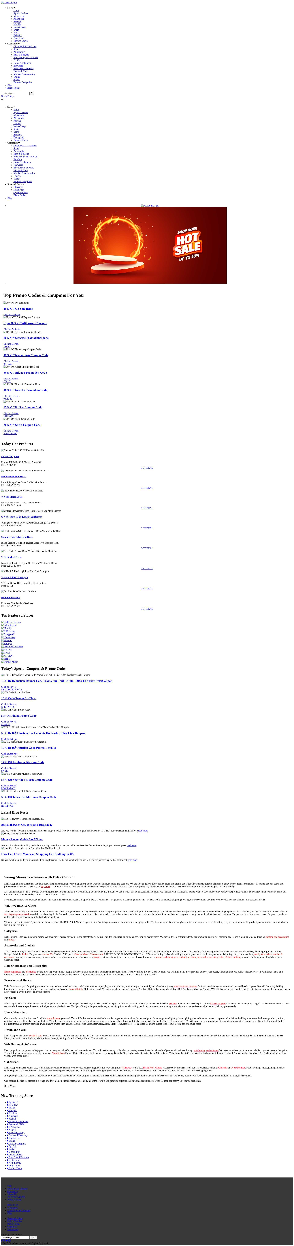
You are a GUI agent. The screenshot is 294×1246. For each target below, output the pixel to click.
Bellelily (17, 35)
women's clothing (164, 957)
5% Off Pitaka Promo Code (18, 715)
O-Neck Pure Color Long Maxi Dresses (21, 517)
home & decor (53, 1018)
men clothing (180, 957)
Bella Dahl (13, 1160)
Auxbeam (13, 1116)
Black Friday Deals (152, 1067)
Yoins (16, 32)
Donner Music (82, 954)
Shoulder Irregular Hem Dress (17, 537)
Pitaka (11, 1107)
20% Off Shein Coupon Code (22, 424)
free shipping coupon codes (17, 914)
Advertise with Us (16, 1197)
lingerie (97, 957)
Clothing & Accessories (24, 46)
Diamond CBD (16, 1124)
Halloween (18, 189)
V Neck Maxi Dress (11, 557)
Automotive (19, 52)
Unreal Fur (13, 1151)
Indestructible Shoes (18, 1121)
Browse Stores (20, 41)
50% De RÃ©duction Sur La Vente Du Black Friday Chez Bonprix (43, 733)
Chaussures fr (96, 954)
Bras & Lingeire (21, 54)
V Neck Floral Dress (11, 496)
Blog (9, 1213)
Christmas (18, 187)
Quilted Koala (15, 1154)
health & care (35, 1035)
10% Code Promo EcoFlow (18, 698)
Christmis (222, 1067)
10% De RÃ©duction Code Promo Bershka (28, 747)
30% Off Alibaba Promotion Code (25, 372)
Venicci (12, 1129)
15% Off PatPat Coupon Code (23, 407)
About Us (12, 1194)
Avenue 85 (47, 954)
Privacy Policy (14, 1199)
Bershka (12, 1113)
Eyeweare (18, 65)
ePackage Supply (17, 1143)
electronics (31, 971)
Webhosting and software (25, 57)
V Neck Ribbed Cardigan (14, 577)
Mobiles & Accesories (24, 74)
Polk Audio (14, 1165)
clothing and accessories (277, 937)
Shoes (16, 49)
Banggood (18, 38)
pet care (173, 1003)
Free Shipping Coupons (18, 1210)
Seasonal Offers (15, 1218)
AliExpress (18, 18)
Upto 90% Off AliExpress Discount (25, 323)
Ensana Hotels (76, 989)
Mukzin (12, 1118)
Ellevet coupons (218, 1003)
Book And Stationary (23, 68)
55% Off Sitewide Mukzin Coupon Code (26, 779)
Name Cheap (58, 1053)
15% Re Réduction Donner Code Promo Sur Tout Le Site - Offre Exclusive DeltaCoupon (56, 680)
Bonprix (12, 1110)
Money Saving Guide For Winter (22, 839)
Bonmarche (14, 1138)
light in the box (20, 13)
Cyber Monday (20, 192)
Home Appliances (22, 63)
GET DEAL (147, 467)
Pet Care (17, 60)
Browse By (12, 1205)
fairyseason (18, 16)
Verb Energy (14, 1163)
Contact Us (12, 1191)
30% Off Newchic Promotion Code (25, 390)
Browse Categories (22, 82)
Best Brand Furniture (18, 1157)
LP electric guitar (10, 456)
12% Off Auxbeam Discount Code (22, 762)
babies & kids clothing (229, 957)
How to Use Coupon (17, 1188)
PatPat (25, 954)
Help (9, 1186)
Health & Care (20, 71)
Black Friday (7, 96)
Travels (17, 76)
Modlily (17, 24)
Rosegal (17, 21)
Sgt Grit (12, 1146)
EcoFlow (13, 1105)
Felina (11, 1140)
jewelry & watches (262, 954)
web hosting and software (206, 1050)
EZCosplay (14, 1127)
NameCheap (19, 27)
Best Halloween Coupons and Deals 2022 (27, 824)
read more (143, 830)
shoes (11, 939)
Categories (12, 1207)
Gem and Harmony (18, 1135)
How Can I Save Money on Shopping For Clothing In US (37, 854)
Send (33, 1237)
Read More (9, 1086)
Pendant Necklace (10, 597)
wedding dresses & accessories (203, 957)
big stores (45, 886)
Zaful (16, 10)
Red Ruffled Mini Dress (13, 476)
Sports (16, 79)
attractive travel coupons (185, 986)
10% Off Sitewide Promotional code (26, 337)
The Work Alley (16, 1132)
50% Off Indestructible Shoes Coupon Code (28, 797)
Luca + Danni (15, 1168)
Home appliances (13, 971)
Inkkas (11, 1149)
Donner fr (13, 1102)
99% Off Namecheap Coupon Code (26, 355)
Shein (16, 30)
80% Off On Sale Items (18, 308)
